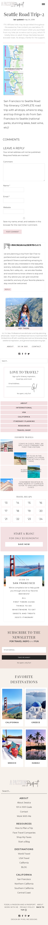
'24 (40, 518)
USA (24, 412)
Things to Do (24, 606)
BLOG (24, 867)
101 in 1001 (23, 346)
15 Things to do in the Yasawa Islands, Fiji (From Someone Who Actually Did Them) (31, 458)
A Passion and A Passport (12, 3)
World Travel (24, 854)
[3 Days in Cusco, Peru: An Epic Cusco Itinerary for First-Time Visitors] (7, 445)
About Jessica (24, 802)
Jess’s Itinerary (24, 617)
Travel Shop (24, 430)
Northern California (24, 884)
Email (6, 196)
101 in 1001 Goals (24, 807)
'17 (5, 510)
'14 (17, 502)
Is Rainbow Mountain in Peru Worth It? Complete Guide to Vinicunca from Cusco (31, 484)
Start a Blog (24, 842)
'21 (6, 518)
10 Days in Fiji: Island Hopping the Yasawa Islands (31, 471)
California (24, 417)
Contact (36, 346)
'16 (40, 502)
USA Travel (24, 858)
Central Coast (24, 893)
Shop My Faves (24, 837)
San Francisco (24, 879)
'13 (6, 502)
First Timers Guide (24, 602)
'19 (29, 510)
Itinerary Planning (24, 421)
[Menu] (43, 4)
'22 (17, 518)
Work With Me (24, 816)
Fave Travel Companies (24, 833)
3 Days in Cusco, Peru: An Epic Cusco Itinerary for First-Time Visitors (31, 445)
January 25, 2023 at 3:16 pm (21, 245)
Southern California (24, 888)
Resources (24, 426)
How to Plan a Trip (24, 828)
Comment (8, 162)
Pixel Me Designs (29, 919)
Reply (7, 289)
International (24, 408)
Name (6, 185)
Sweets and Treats (24, 613)
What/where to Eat (24, 610)
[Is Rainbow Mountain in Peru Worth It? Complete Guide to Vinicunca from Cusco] (7, 485)
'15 (29, 502)
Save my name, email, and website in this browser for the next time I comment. (22, 223)
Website (7, 207)
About (10, 346)
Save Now (24, 544)
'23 (29, 518)
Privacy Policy (27, 907)
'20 (40, 510)
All (24, 598)
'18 (17, 510)
